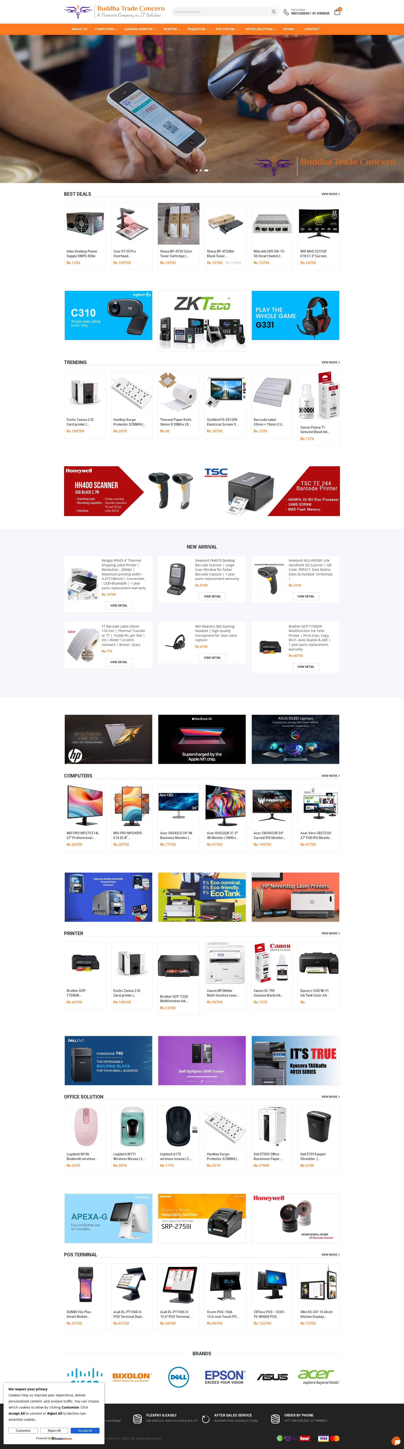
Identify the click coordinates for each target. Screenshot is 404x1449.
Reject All (54, 1430)
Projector (196, 29)
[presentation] (336, 236)
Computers (104, 29)
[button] (197, 170)
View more (329, 193)
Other (288, 29)
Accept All (85, 1430)
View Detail (118, 605)
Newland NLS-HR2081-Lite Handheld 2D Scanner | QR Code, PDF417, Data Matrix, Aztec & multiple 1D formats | (311, 569)
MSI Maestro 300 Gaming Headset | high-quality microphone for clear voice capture (216, 633)
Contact (311, 29)
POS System (225, 29)
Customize (23, 1430)
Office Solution (259, 29)
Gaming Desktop (139, 29)
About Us (79, 29)
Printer (170, 29)
